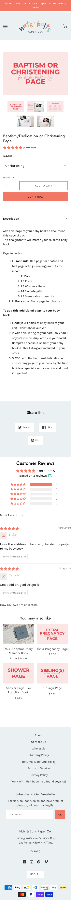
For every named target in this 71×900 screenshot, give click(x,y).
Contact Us (38, 742)
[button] (13, 148)
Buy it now (35, 196)
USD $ (34, 874)
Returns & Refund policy (38, 761)
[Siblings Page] (52, 673)
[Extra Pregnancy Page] (52, 634)
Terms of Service (39, 768)
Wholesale (39, 748)
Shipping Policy (38, 755)
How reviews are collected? (19, 605)
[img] (9, 528)
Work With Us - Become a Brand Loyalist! (38, 781)
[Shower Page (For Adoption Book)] (18, 673)
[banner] (34, 26)
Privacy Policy (39, 775)
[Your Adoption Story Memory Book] (18, 634)
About (39, 735)
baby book (47, 323)
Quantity (9, 177)
